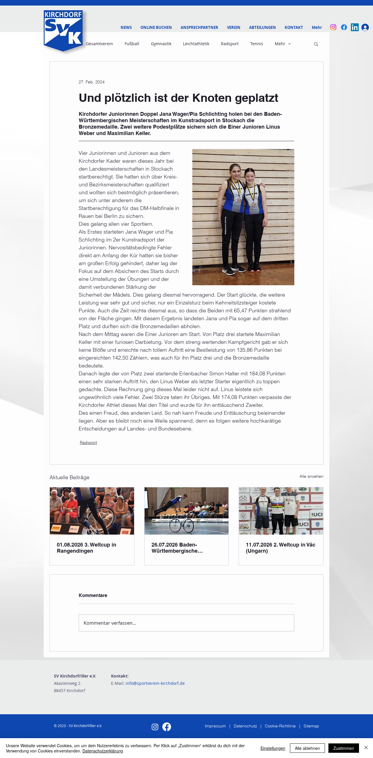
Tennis (256, 43)
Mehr (280, 43)
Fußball (132, 43)
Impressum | (219, 726)
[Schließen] (366, 748)
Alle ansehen (311, 476)
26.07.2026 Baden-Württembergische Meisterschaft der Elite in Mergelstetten (183, 548)
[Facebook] (344, 27)
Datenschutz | (249, 726)
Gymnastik (161, 43)
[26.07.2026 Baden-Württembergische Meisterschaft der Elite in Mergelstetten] (187, 511)
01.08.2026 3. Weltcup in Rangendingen (86, 548)
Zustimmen (343, 748)
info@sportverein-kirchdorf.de (155, 683)
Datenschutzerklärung (102, 751)
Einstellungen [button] (273, 748)
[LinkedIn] (355, 27)
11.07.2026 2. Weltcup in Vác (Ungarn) (280, 548)
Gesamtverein (99, 43)
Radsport (230, 43)
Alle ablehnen (307, 748)
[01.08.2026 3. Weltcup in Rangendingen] (92, 511)
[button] (199, 27)
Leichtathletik (196, 43)
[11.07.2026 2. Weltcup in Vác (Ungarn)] (281, 511)
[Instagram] (333, 27)
